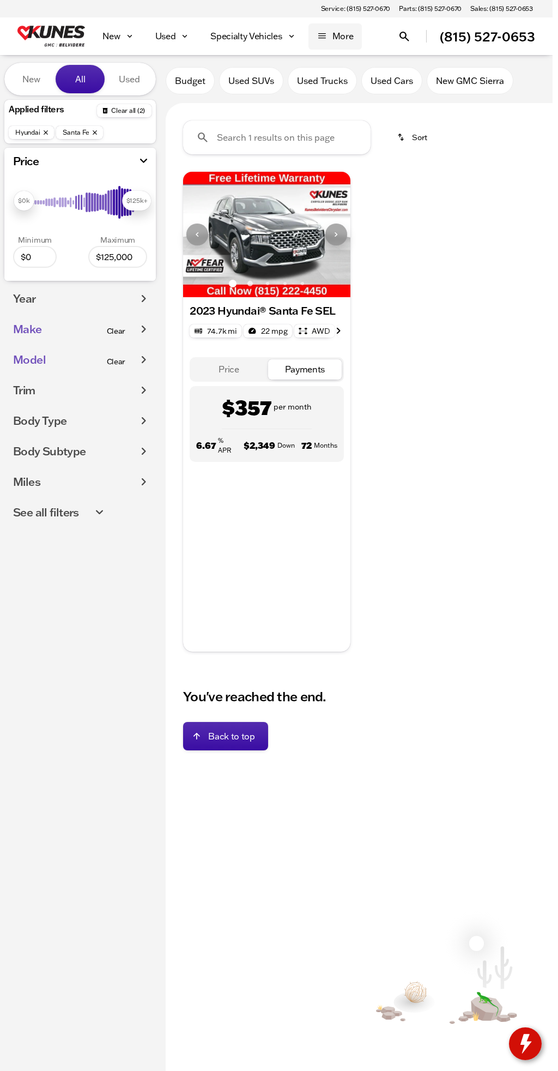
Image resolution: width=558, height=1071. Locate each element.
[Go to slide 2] (250, 283)
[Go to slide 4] (285, 283)
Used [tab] (129, 79)
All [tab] (80, 79)
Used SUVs (251, 80)
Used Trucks (322, 80)
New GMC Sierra (470, 80)
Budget (190, 80)
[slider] (24, 200)
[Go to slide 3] (267, 283)
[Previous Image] (197, 234)
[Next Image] (336, 234)
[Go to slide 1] (232, 283)
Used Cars (392, 80)
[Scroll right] (338, 331)
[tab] (228, 369)
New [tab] (31, 79)
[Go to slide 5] (302, 283)
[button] (195, 234)
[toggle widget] (525, 1043)
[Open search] (404, 36)
